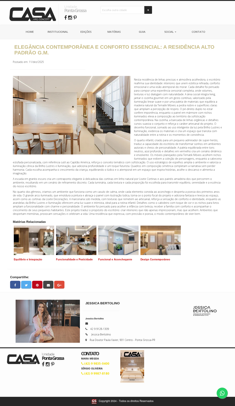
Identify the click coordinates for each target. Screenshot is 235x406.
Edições (85, 31)
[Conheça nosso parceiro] (204, 311)
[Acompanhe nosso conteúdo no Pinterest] (52, 364)
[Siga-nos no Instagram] (48, 364)
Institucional (58, 31)
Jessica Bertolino (101, 334)
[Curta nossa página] (43, 364)
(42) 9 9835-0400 (96, 363)
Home (30, 31)
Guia (142, 31)
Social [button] (169, 31)
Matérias (114, 31)
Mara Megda (90, 358)
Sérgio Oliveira (92, 368)
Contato (198, 31)
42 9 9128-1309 (99, 329)
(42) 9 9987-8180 (96, 373)
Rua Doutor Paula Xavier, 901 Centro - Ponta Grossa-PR (122, 340)
